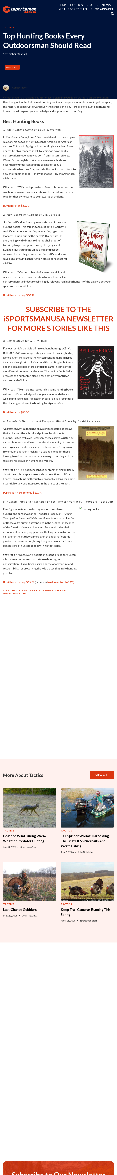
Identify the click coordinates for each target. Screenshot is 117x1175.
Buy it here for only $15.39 (18, 582)
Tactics (76, 5)
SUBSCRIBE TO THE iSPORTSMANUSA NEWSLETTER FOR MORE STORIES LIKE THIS (58, 319)
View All (102, 775)
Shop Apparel (102, 9)
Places (92, 5)
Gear (62, 5)
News (106, 5)
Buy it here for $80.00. (16, 412)
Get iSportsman (73, 9)
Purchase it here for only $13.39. (22, 492)
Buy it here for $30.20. (16, 205)
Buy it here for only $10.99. (19, 295)
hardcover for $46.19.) (60, 582)
